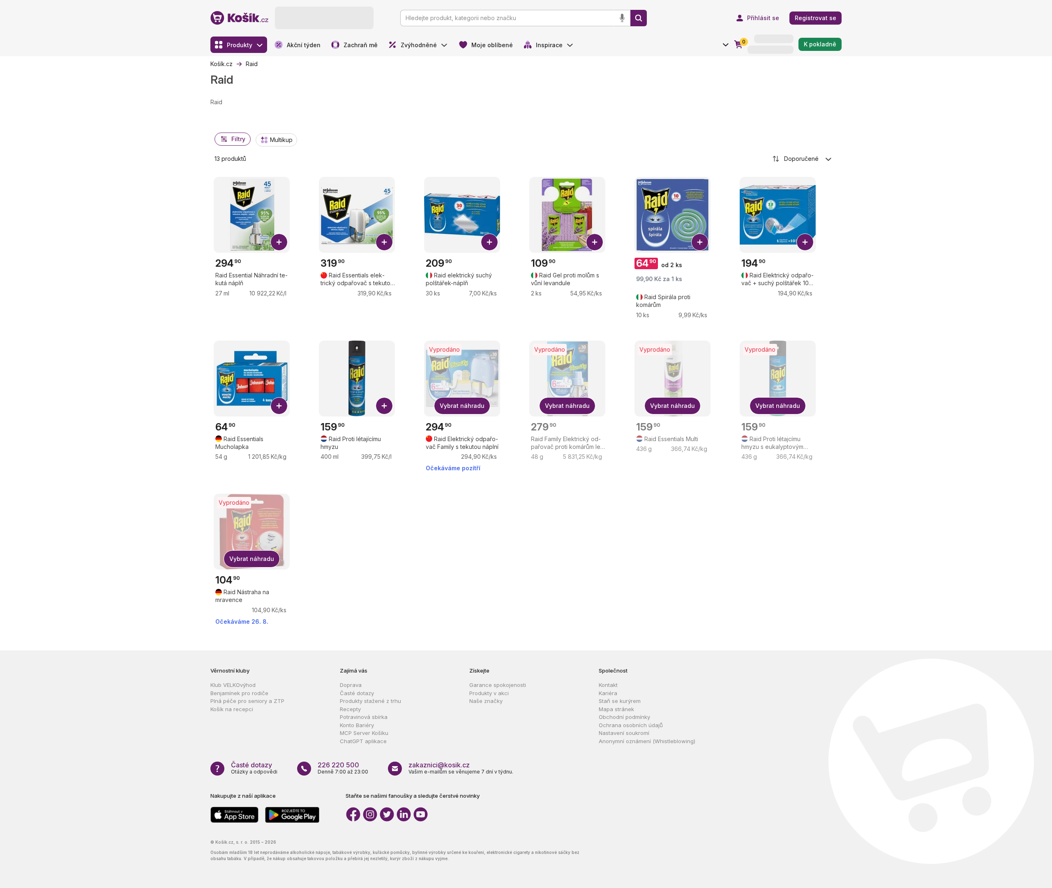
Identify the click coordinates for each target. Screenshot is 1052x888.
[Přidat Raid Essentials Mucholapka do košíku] (279, 406)
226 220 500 (338, 765)
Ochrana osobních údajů (631, 725)
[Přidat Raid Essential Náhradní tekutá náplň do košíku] (279, 242)
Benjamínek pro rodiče (239, 693)
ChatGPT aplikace (363, 741)
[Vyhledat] (638, 18)
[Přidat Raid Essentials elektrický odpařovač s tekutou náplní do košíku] (384, 242)
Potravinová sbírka (364, 717)
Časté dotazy (357, 693)
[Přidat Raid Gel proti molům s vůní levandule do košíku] (594, 242)
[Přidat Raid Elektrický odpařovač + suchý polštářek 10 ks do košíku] (805, 242)
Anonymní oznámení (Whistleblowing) (647, 741)
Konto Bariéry (357, 725)
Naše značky (486, 701)
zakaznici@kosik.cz (439, 765)
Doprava (351, 685)
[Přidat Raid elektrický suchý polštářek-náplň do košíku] (489, 242)
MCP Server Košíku (364, 733)
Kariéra (608, 693)
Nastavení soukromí (624, 733)
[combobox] (802, 159)
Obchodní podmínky (624, 717)
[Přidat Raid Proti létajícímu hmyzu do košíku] (384, 406)
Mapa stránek (616, 709)
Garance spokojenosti (497, 685)
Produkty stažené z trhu (370, 701)
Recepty (350, 709)
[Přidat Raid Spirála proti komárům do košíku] (700, 242)
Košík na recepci (231, 709)
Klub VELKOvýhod (233, 685)
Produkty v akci (489, 693)
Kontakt (608, 685)
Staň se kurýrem (620, 701)
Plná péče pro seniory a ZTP (247, 701)
